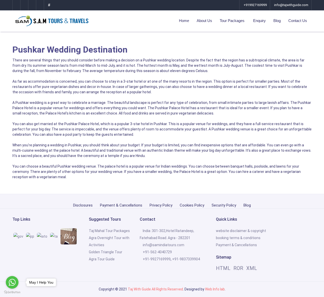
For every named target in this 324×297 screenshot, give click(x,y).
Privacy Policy (161, 204)
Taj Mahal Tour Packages (109, 231)
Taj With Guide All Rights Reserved (155, 289)
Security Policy (224, 204)
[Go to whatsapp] (12, 282)
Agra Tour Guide (102, 259)
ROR (238, 268)
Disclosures (83, 204)
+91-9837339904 (186, 259)
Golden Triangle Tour (105, 252)
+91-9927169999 (157, 259)
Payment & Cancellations (121, 204)
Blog (277, 20)
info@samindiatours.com (163, 245)
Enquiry (259, 20)
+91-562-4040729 (157, 252)
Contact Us (297, 20)
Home (184, 20)
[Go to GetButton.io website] (12, 291)
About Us (204, 20)
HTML (223, 268)
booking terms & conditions (238, 238)
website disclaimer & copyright (241, 231)
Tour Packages (233, 20)
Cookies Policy (192, 204)
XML (251, 268)
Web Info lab (215, 289)
